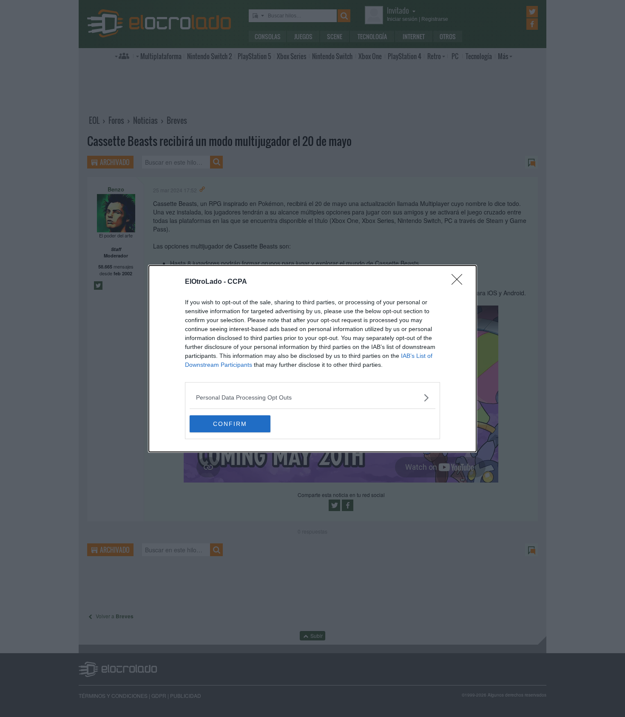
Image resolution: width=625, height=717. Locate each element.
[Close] (460, 282)
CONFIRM (230, 423)
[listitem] (312, 397)
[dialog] (312, 359)
